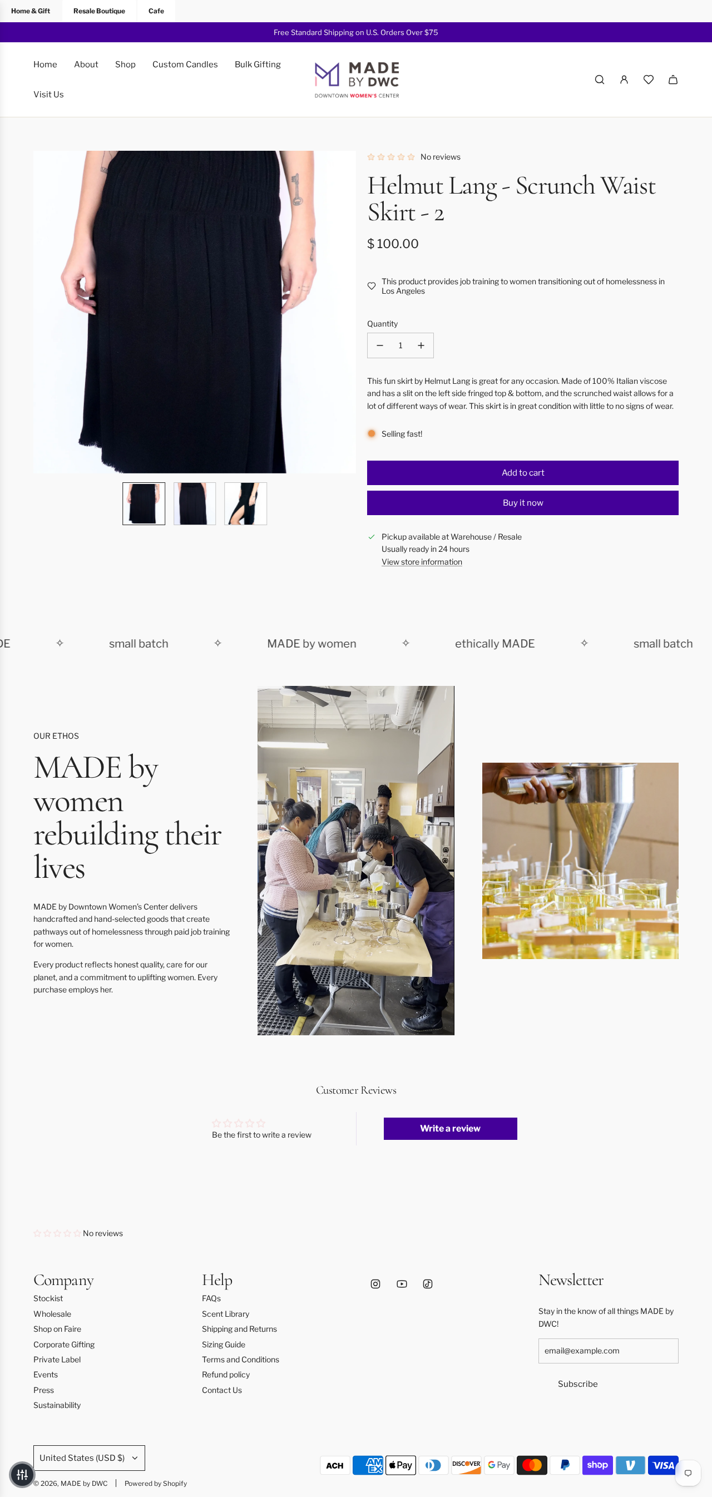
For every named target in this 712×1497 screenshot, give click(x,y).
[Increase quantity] (421, 345)
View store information (422, 561)
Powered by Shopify (156, 1483)
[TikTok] (428, 1284)
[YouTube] (401, 1284)
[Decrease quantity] (380, 345)
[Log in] (624, 79)
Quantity (382, 323)
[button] (42, 312)
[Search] (599, 79)
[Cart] (673, 79)
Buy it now (523, 503)
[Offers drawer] (648, 79)
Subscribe (578, 1384)
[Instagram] (375, 1284)
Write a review (450, 1128)
